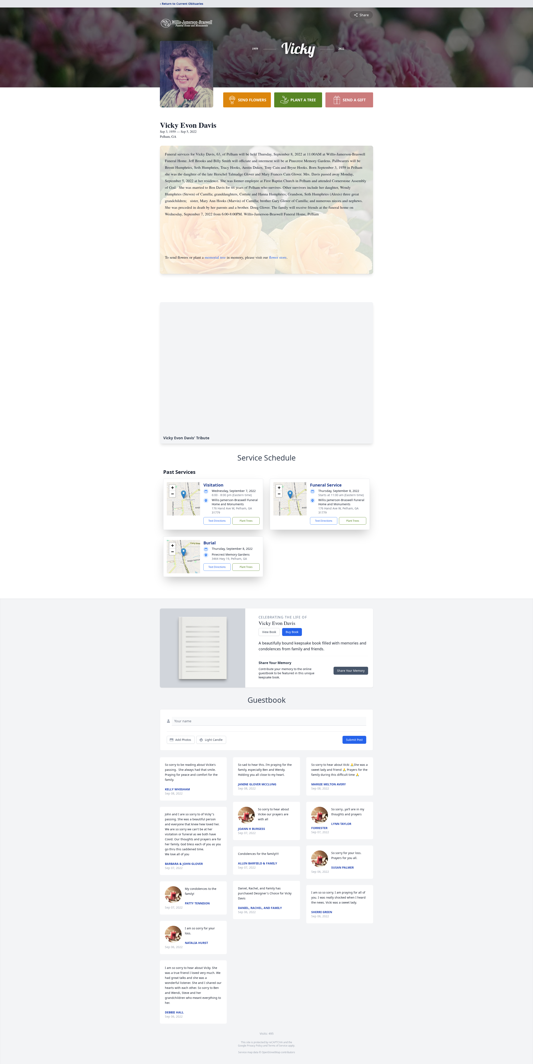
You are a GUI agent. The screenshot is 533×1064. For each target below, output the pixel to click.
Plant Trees (246, 521)
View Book (269, 632)
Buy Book (292, 632)
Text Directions (217, 521)
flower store (277, 257)
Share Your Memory (351, 671)
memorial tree (215, 257)
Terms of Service (278, 1045)
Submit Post (354, 740)
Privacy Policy (255, 1045)
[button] (183, 494)
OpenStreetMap (271, 1052)
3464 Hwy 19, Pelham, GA (229, 559)
